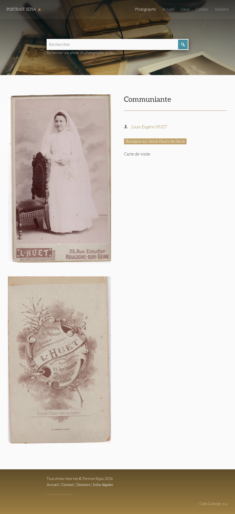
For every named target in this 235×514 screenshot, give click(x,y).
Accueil (168, 9)
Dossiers (222, 9)
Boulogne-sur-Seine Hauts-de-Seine (155, 141)
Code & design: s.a (213, 504)
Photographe (145, 9)
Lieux (185, 9)
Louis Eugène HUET (149, 127)
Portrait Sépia (21, 9)
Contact (202, 9)
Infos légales (103, 485)
